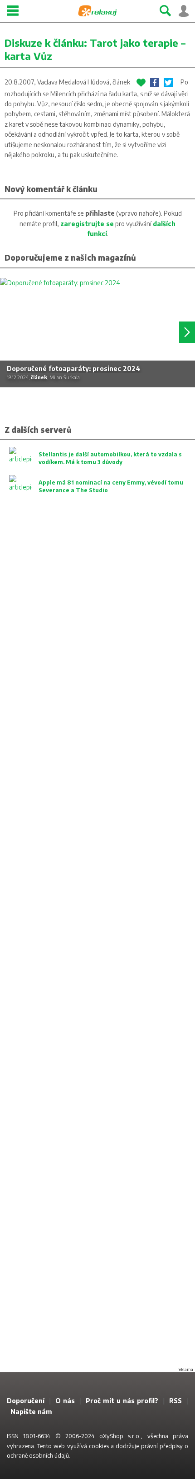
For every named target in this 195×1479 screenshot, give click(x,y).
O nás (65, 1401)
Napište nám (31, 1411)
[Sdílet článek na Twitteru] (168, 82)
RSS (175, 1401)
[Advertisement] (97, 944)
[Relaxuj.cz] (97, 11)
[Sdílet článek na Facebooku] (154, 82)
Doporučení (25, 1401)
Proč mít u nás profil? (122, 1401)
